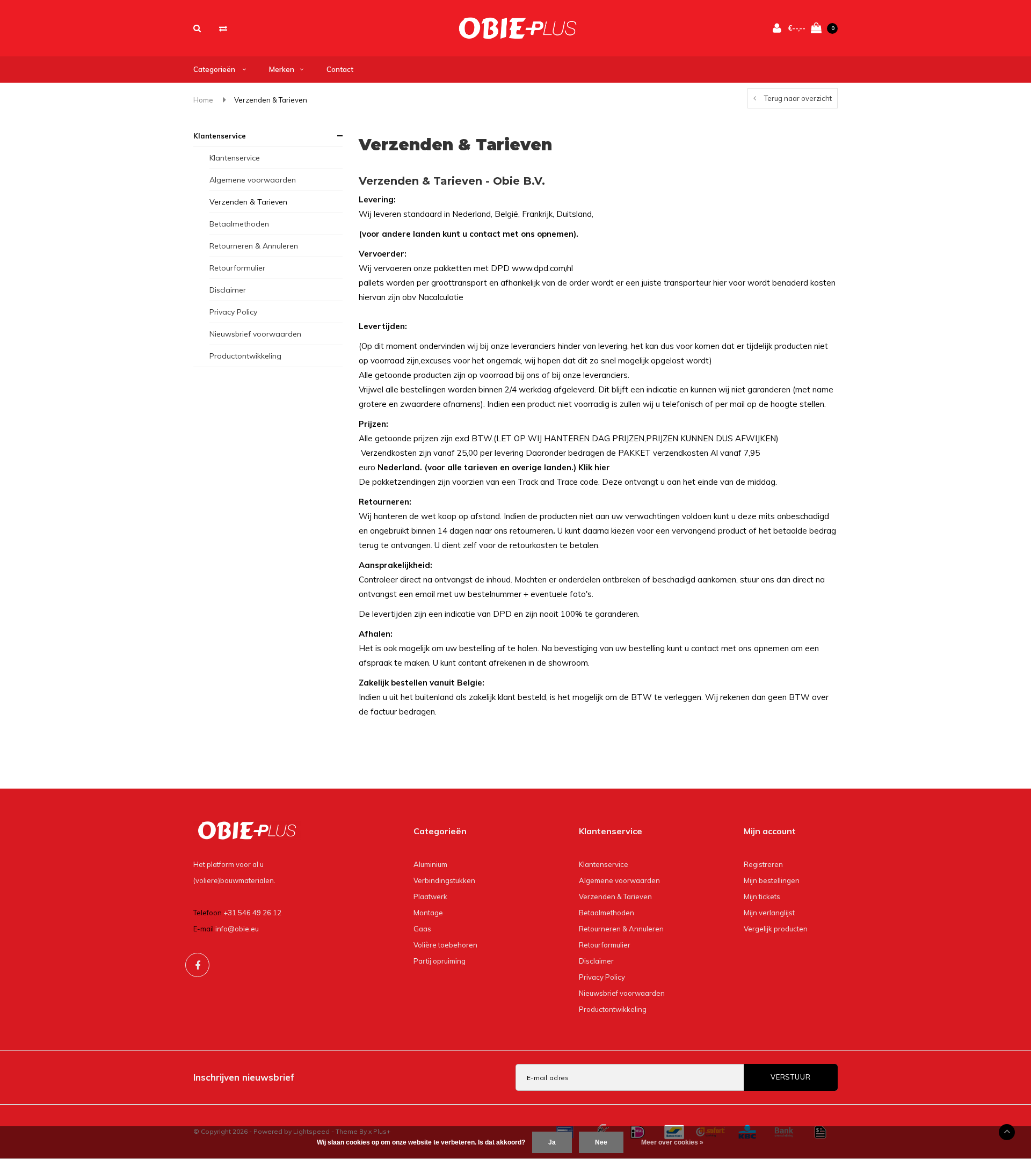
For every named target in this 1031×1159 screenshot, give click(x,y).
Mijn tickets (762, 896)
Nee (601, 1142)
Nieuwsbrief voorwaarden (255, 334)
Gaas (422, 928)
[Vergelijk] (223, 28)
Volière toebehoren (445, 945)
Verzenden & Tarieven (270, 100)
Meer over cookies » (672, 1142)
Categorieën (215, 69)
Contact (339, 69)
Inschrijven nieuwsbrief (243, 1077)
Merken (281, 69)
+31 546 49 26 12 (252, 912)
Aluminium (430, 864)
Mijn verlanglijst (769, 912)
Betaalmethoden (239, 224)
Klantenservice (219, 136)
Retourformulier (237, 268)
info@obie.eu (237, 928)
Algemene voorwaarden (252, 180)
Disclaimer (227, 290)
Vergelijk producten (776, 928)
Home (203, 100)
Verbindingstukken (444, 880)
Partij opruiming (439, 961)
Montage (428, 912)
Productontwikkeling (245, 356)
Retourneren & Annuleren (253, 246)
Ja (552, 1142)
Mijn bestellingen (772, 880)
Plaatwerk (430, 896)
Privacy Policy (233, 312)
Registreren (763, 864)
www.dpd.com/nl (542, 268)
